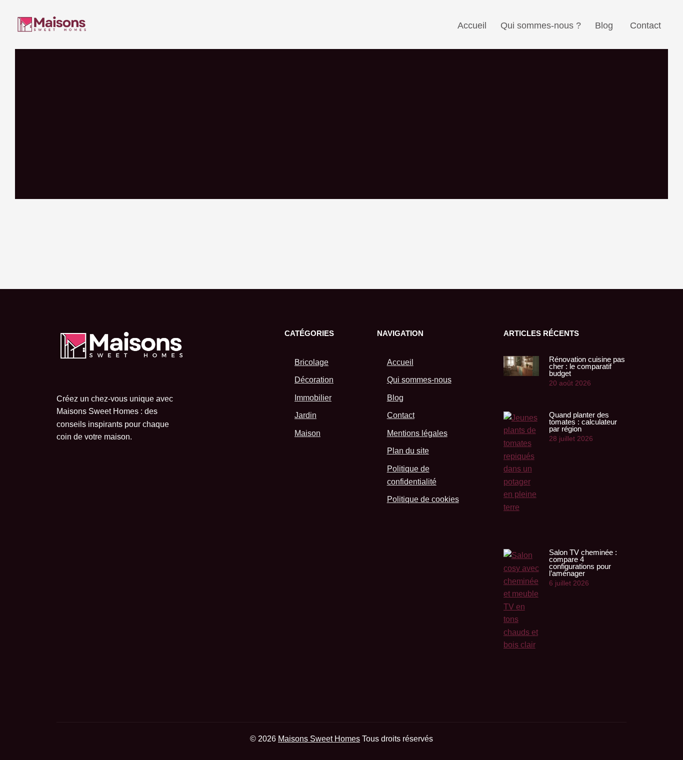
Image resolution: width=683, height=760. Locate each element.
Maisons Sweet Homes (319, 738)
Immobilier (313, 398)
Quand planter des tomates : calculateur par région (583, 421)
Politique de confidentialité (411, 475)
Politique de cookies (423, 499)
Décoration (314, 380)
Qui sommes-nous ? (540, 25)
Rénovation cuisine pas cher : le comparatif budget (587, 366)
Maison (307, 433)
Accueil (472, 25)
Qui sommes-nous (419, 380)
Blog (604, 25)
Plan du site (408, 450)
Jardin (305, 415)
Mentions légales (417, 433)
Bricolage (311, 362)
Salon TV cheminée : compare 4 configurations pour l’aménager (583, 563)
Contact (645, 25)
